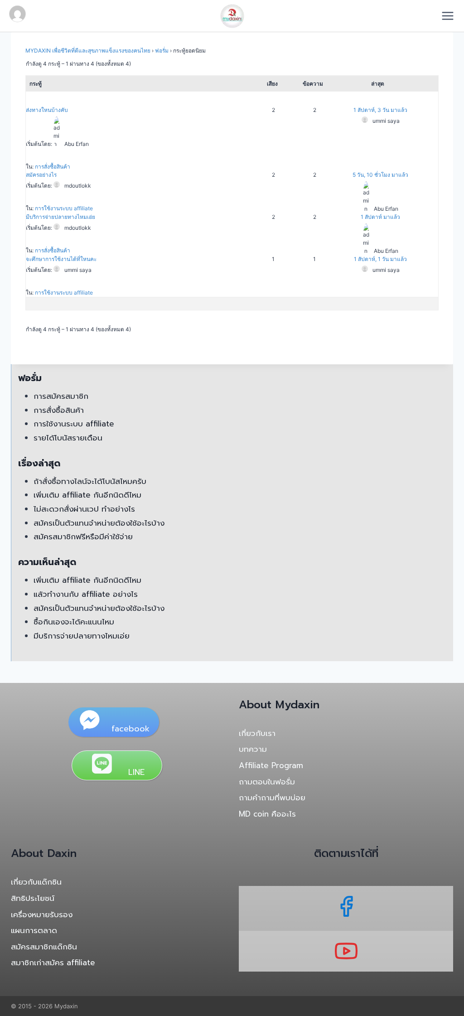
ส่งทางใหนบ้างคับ (47, 109)
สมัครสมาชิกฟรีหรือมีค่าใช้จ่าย (83, 536)
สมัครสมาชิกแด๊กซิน (44, 947)
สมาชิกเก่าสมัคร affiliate (53, 962)
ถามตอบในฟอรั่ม (267, 782)
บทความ (253, 749)
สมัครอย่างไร (41, 174)
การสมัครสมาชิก (61, 396)
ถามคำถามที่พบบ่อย (272, 797)
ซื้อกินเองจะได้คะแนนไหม (74, 622)
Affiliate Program (271, 765)
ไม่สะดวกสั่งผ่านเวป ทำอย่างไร (84, 509)
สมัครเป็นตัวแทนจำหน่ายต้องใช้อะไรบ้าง (99, 523)
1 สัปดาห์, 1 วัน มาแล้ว (380, 259)
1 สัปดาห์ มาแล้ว (380, 216)
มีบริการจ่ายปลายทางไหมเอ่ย (60, 216)
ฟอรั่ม (162, 50)
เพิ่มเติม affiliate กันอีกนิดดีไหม (87, 495)
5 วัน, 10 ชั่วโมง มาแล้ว (380, 174)
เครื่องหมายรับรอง (41, 914)
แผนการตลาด (34, 930)
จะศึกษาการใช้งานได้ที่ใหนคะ (61, 259)
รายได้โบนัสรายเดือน (68, 438)
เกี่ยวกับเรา (257, 733)
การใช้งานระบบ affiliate (64, 208)
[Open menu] (450, 15)
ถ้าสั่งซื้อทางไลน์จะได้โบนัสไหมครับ (90, 481)
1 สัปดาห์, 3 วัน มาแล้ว (380, 109)
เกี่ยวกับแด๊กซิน (36, 882)
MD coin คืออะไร (267, 814)
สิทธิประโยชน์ (32, 898)
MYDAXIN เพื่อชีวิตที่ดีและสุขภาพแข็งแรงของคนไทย (87, 50)
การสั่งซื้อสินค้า (52, 166)
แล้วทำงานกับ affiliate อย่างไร (86, 594)
